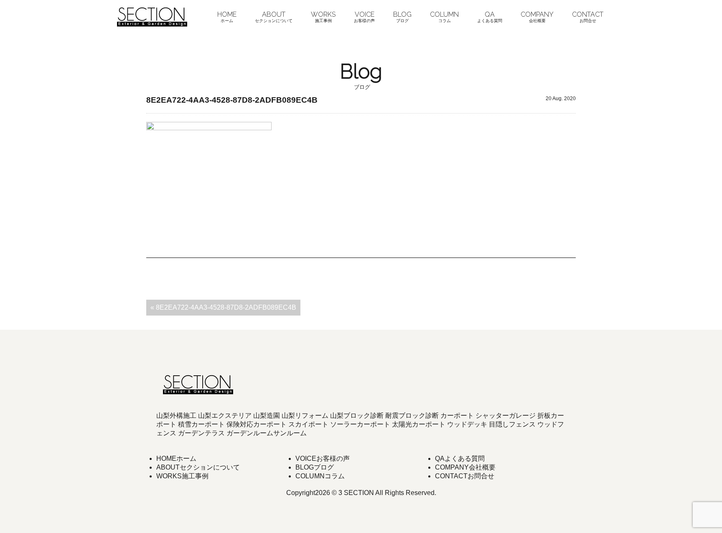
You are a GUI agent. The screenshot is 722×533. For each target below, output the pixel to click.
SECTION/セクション (198, 384)
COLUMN (444, 16)
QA (489, 16)
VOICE (364, 16)
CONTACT (587, 16)
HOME (226, 16)
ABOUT (273, 16)
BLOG (402, 16)
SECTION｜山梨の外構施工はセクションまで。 (152, 16)
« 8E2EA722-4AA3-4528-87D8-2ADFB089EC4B (223, 307)
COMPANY (537, 16)
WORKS (323, 16)
